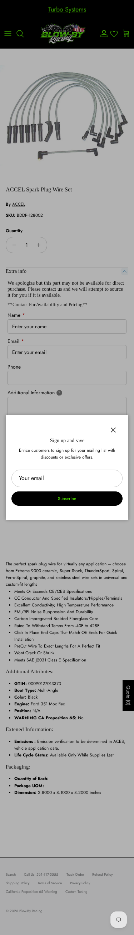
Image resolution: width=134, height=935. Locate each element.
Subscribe (67, 498)
